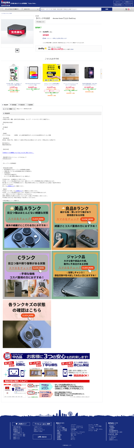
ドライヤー (73, 424)
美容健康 (59, 439)
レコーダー (59, 426)
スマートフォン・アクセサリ (78, 432)
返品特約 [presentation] (30, 104)
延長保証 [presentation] (14, 104)
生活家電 (59, 435)
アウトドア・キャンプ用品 (94, 426)
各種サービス (16, 437)
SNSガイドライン (113, 439)
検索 (107, 9)
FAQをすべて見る (38, 431)
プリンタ (73, 430)
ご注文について (37, 427)
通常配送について (17, 429)
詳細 (72, 49)
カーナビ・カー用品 (93, 424)
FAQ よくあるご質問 (43, 424)
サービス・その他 (92, 430)
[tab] (5, 104)
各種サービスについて (39, 429)
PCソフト (73, 439)
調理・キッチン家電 (62, 430)
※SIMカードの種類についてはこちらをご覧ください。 (18, 152)
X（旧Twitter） (112, 437)
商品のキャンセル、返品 (19, 434)
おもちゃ (73, 438)
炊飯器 (58, 433)
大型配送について (17, 431)
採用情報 (111, 426)
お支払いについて (17, 428)
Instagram (111, 438)
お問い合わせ (42, 437)
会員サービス (16, 438)
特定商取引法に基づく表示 (115, 432)
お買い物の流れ (17, 427)
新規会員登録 (117, 5)
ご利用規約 (112, 427)
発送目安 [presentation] (22, 104)
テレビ (58, 424)
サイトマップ (112, 424)
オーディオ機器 (61, 427)
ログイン (118, 2)
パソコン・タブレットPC (77, 427)
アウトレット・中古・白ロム (95, 429)
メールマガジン (113, 435)
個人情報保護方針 (113, 430)
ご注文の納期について (18, 432)
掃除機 (58, 438)
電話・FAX (73, 435)
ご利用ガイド (128, 2)
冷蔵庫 (58, 432)
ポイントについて (38, 428)
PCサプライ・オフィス (76, 433)
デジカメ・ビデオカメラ (77, 426)
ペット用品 (91, 427)
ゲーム (72, 436)
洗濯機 (58, 436)
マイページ (128, 5)
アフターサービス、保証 (19, 435)
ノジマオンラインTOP (6, 13)
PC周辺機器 (73, 429)
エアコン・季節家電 (62, 429)
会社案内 (111, 429)
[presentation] (5, 104)
